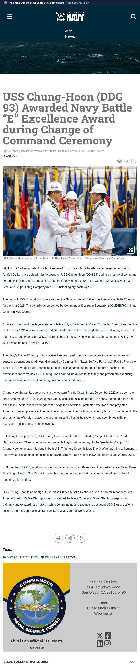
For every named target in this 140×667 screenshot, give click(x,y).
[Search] (132, 16)
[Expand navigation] (8, 16)
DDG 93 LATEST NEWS (23, 557)
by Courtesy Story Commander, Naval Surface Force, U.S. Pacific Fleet (53, 151)
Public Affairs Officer (103, 608)
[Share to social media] (126, 161)
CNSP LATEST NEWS (60, 557)
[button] (79, 3)
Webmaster (103, 613)
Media (68, 31)
